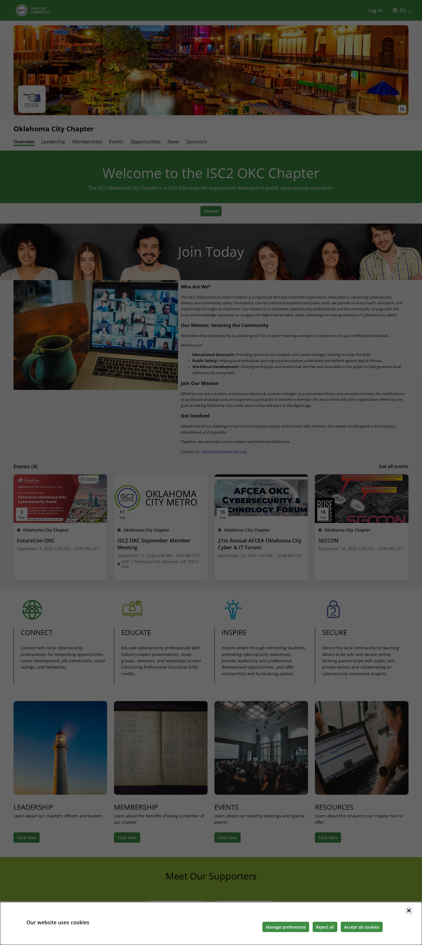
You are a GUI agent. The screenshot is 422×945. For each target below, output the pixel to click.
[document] (211, 923)
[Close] (409, 910)
